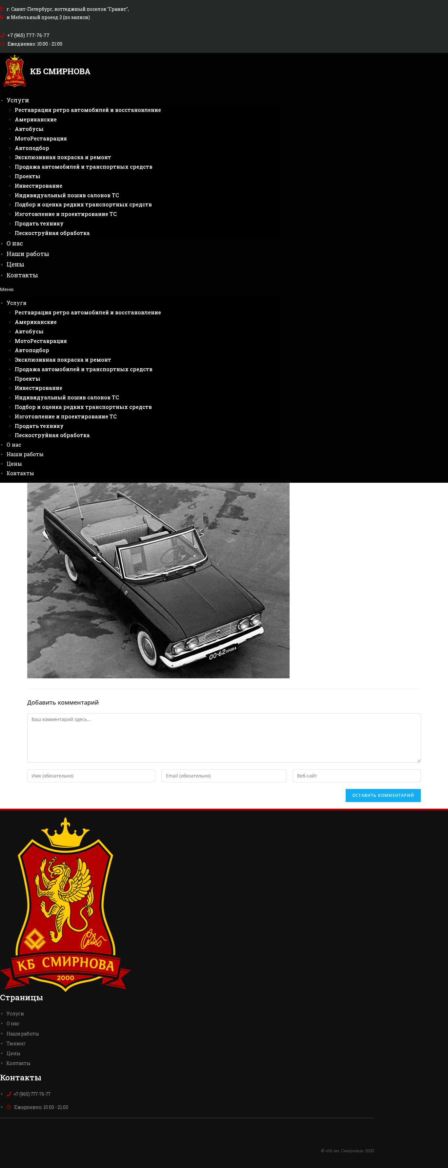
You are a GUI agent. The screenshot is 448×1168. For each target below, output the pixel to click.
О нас (15, 243)
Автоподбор (32, 147)
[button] (140, 289)
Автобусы (29, 128)
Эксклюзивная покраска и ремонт (63, 157)
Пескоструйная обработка (52, 232)
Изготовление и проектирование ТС (66, 213)
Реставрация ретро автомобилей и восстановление (88, 109)
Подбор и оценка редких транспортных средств (83, 204)
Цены (15, 264)
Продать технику (39, 223)
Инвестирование (38, 185)
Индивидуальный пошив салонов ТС (67, 195)
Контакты (22, 275)
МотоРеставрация (41, 138)
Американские (36, 119)
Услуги (18, 100)
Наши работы (28, 254)
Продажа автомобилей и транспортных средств (84, 166)
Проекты (27, 176)
